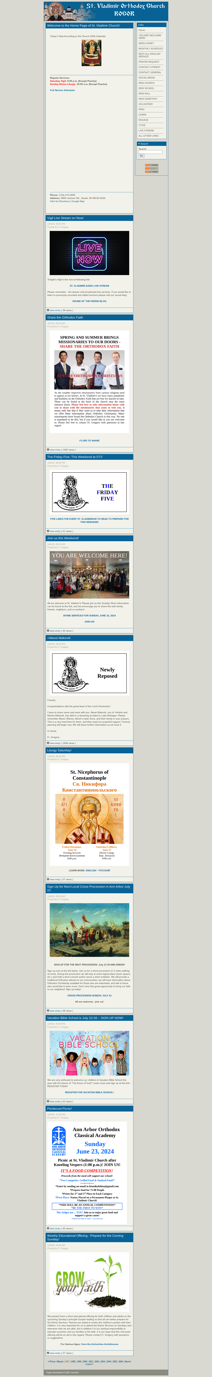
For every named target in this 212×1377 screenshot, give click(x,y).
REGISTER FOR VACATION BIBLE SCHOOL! (89, 1092)
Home (142, 30)
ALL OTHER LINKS (149, 135)
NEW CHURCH (147, 83)
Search (144, 143)
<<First (52, 1361)
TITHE (142, 125)
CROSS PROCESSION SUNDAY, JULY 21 (89, 995)
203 (103, 1361)
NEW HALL (144, 93)
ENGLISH (91, 870)
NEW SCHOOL (146, 88)
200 (85, 1361)
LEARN (142, 114)
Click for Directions (60, 201)
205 (115, 1361)
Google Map (78, 201)
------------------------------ (151, 32)
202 (97, 1361)
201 (91, 1361)
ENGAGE (143, 120)
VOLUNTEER (146, 104)
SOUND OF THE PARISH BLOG (89, 301)
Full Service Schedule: (62, 90)
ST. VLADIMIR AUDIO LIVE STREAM (89, 285)
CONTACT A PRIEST (149, 67)
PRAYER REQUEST (149, 61)
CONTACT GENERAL (150, 72)
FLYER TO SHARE (90, 440)
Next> (128, 1361)
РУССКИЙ (104, 870)
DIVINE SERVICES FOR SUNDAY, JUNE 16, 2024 (89, 615)
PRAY (142, 109)
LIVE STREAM (146, 130)
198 (73, 1361)
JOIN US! (89, 621)
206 (121, 1361)
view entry (55, 310)
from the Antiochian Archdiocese (99, 1344)
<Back (60, 1361)
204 (109, 1361)
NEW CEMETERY (148, 98)
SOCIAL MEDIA (147, 77)
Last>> (89, 1364)
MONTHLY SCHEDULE (151, 48)
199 (79, 1361)
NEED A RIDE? (146, 43)
